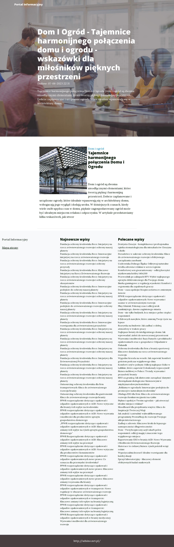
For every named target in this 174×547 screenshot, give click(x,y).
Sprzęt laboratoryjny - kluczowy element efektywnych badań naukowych (139, 461)
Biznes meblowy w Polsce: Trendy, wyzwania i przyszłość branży (141, 373)
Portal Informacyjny (28, 4)
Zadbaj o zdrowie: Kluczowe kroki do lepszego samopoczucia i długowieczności (142, 425)
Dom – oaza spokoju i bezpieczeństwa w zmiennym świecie (144, 291)
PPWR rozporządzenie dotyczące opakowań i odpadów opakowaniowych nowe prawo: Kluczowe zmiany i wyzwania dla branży (86, 478)
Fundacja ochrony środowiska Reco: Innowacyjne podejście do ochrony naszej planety (86, 288)
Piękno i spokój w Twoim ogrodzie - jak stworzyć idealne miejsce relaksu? (143, 402)
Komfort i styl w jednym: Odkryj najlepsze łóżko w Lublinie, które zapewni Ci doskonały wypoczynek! (144, 366)
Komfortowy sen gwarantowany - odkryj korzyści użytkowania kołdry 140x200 (144, 272)
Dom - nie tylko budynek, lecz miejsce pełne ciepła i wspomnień (144, 314)
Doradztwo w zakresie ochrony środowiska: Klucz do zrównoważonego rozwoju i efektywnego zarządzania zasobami (144, 257)
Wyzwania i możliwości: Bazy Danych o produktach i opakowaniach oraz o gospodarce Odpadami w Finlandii (145, 341)
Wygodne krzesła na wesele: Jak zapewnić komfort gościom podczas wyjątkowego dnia (144, 360)
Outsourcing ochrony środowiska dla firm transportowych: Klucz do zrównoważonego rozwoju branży (83, 387)
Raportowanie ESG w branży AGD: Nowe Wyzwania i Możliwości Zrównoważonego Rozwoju (144, 441)
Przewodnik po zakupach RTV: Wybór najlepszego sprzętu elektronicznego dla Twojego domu (144, 278)
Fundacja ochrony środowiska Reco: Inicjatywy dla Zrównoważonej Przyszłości (86, 360)
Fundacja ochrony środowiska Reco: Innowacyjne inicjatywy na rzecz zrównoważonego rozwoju (86, 255)
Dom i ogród (96, 148)
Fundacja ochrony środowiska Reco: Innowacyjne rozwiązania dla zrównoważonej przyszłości (86, 324)
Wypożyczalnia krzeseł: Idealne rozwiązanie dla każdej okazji (142, 454)
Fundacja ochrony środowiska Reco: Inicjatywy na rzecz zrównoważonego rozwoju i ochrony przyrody (86, 263)
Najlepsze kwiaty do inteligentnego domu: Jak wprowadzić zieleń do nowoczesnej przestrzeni (143, 334)
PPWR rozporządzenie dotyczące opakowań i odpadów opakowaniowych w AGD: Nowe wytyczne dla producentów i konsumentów (87, 449)
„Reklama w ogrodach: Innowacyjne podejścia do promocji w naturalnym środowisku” (143, 389)
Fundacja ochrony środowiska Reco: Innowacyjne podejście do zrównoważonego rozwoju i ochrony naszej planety (86, 306)
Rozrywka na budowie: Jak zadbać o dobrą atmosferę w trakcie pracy (139, 327)
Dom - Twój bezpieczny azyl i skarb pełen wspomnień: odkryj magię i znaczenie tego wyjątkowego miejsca (140, 433)
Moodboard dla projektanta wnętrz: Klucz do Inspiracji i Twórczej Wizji (141, 409)
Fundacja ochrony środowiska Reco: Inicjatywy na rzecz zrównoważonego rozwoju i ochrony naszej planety (86, 247)
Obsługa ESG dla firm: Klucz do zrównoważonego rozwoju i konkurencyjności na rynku (144, 396)
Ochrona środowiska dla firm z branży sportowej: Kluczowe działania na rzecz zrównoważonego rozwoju (144, 351)
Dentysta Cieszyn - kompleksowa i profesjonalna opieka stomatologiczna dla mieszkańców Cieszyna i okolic (144, 247)
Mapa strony (10, 247)
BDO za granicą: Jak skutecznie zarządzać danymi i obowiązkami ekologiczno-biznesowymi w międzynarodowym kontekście (144, 381)
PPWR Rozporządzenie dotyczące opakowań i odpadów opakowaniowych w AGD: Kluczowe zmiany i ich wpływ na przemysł (84, 439)
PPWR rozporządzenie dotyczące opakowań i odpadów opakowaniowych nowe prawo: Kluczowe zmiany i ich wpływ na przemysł (86, 469)
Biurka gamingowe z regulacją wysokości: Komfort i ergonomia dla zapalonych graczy (145, 285)
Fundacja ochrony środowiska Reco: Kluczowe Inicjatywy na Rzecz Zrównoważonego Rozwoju (85, 272)
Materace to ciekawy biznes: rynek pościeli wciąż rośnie (143, 448)
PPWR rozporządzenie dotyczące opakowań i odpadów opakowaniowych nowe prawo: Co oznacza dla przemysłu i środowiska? (83, 459)
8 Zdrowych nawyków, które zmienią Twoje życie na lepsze (145, 321)
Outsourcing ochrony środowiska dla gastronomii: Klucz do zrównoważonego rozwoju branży (86, 396)
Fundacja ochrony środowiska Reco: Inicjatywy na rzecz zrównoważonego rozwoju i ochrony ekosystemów (86, 280)
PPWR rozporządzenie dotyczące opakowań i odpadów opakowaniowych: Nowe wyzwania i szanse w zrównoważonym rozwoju (141, 299)
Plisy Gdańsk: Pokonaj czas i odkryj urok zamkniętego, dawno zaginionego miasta (139, 308)
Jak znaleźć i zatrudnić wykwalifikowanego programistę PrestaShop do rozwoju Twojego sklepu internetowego (142, 416)
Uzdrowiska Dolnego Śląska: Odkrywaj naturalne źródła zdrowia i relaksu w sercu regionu (143, 265)
